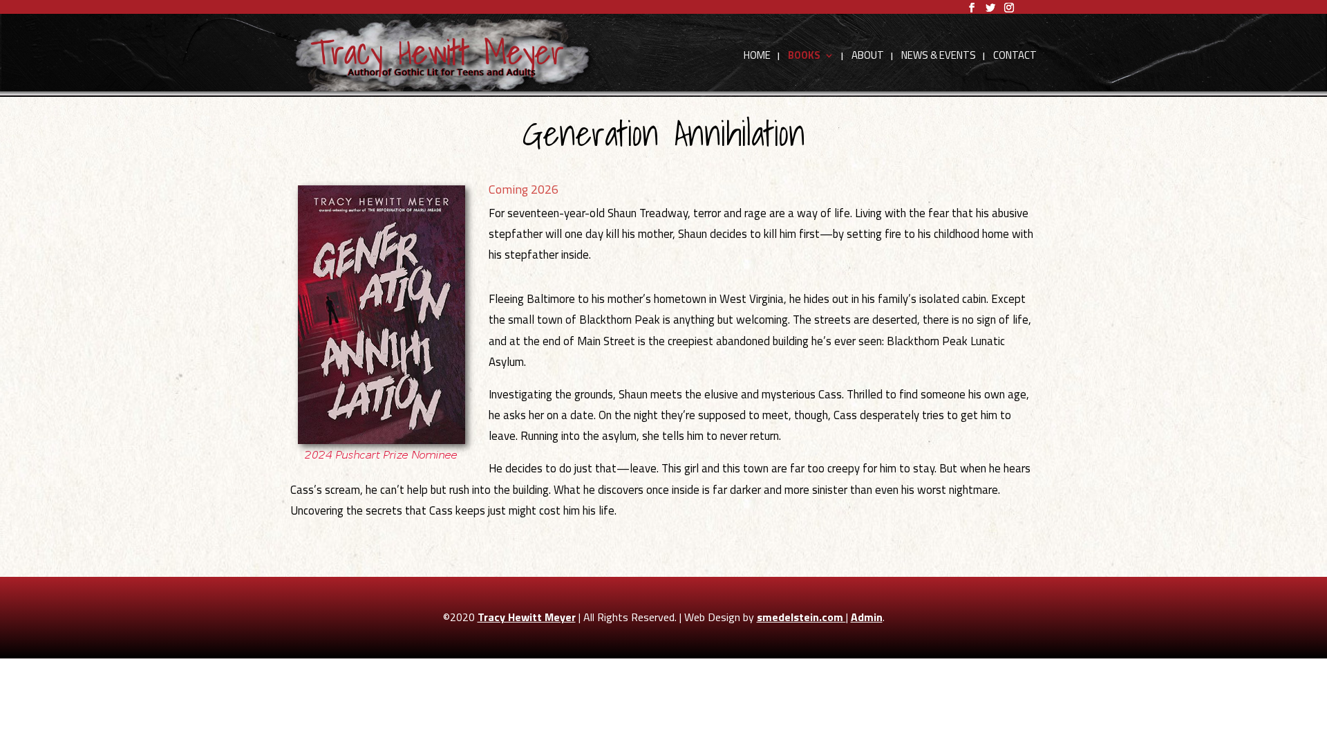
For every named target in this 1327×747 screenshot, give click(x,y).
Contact (1015, 56)
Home (757, 56)
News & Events (938, 56)
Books (804, 56)
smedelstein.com (801, 617)
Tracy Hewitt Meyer (527, 617)
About (867, 56)
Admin (867, 617)
